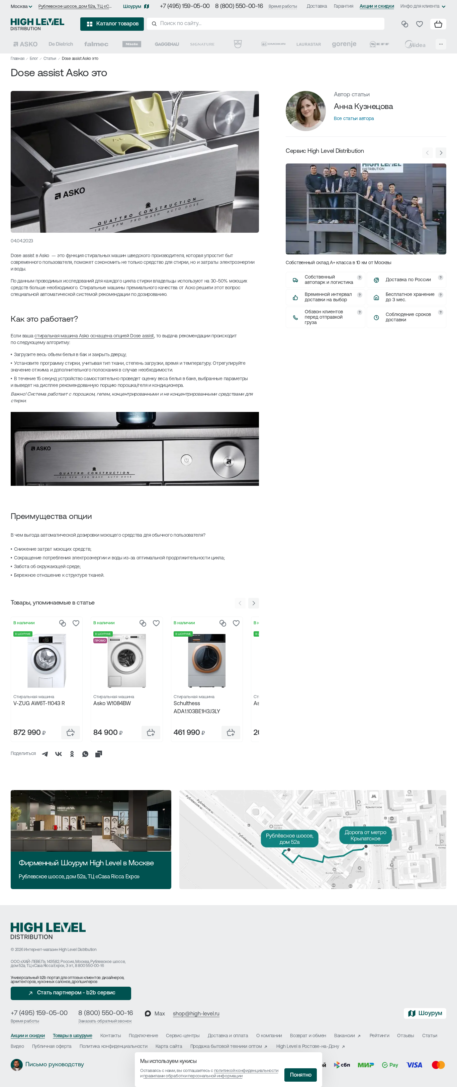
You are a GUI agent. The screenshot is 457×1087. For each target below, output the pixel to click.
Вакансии (344, 1036)
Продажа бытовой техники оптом (226, 1046)
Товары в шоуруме (72, 1036)
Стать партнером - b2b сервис (76, 993)
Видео (17, 1046)
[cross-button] (99, 754)
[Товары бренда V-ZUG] (238, 44)
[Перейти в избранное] (420, 24)
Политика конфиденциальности (113, 1046)
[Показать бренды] (441, 44)
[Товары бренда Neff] (379, 44)
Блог (34, 59)
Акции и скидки (377, 6)
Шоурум (132, 6)
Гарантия (343, 6)
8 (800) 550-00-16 (239, 7)
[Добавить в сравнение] (63, 623)
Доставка (317, 6)
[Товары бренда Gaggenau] (167, 44)
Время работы (283, 6)
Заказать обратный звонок (105, 1021)
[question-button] (359, 277)
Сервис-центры (182, 1036)
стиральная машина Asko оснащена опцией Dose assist (94, 336)
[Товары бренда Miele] (132, 44)
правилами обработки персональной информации (192, 1076)
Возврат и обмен (308, 1036)
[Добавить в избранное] (76, 623)
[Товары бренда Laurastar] (309, 44)
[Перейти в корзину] (438, 24)
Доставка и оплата (228, 1036)
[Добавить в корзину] (70, 732)
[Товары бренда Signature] (202, 44)
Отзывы (405, 1036)
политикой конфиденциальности (246, 1071)
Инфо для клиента (420, 6)
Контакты (110, 1036)
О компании (269, 1036)
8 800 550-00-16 (89, 966)
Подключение (143, 1036)
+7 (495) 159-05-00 (185, 7)
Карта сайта (169, 1046)
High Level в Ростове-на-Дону (307, 1046)
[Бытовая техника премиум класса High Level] (37, 24)
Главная (17, 59)
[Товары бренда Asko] (25, 44)
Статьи (49, 59)
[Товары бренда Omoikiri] (273, 44)
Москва (19, 6)
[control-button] (253, 603)
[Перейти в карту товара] (46, 660)
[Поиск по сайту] (266, 23)
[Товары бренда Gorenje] (344, 44)
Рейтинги (379, 1036)
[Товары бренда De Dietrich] (61, 44)
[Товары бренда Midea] (415, 44)
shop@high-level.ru (196, 1014)
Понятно (300, 1075)
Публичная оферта (52, 1046)
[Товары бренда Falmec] (96, 44)
